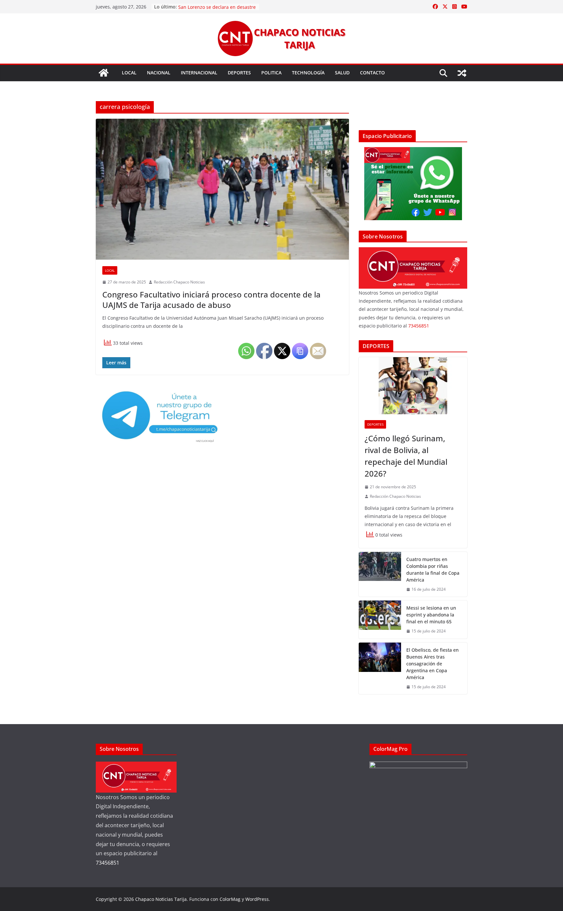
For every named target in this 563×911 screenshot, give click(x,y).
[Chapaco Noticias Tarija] (103, 73)
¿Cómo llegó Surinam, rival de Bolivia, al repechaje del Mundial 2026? (406, 456)
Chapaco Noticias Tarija (161, 899)
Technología (308, 72)
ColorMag (230, 899)
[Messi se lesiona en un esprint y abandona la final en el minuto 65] (380, 619)
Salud (342, 72)
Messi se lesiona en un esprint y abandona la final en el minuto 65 (431, 615)
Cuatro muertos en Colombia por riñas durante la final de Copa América (432, 569)
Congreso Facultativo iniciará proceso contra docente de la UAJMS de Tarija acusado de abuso (211, 299)
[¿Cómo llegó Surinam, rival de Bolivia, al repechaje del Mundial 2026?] (413, 385)
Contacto (372, 72)
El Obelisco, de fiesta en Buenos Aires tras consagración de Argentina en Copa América (432, 663)
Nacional (158, 72)
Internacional (199, 72)
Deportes (239, 72)
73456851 (418, 326)
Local (129, 72)
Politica (271, 72)
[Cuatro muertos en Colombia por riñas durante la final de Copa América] (380, 574)
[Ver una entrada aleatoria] (462, 73)
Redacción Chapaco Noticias (179, 282)
